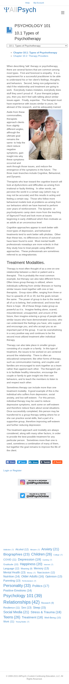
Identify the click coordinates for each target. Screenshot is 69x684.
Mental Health (14, 572)
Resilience (11, 607)
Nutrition (11, 576)
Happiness (31, 564)
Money (31, 573)
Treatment (32, 617)
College (58, 555)
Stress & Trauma (46, 612)
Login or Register (12, 470)
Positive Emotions (17, 590)
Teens (11, 617)
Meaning (26, 568)
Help (27, 3)
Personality (17, 585)
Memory (41, 568)
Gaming (47, 560)
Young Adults (22, 622)
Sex (26, 607)
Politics (40, 586)
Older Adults (32, 576)
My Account (38, 3)
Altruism (35, 550)
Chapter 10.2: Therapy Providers (30, 56)
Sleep (39, 607)
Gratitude (10, 564)
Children (41, 554)
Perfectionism (29, 581)
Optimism (53, 576)
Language (11, 568)
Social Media (16, 612)
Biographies (16, 554)
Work (8, 621)
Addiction (8, 550)
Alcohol (22, 549)
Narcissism (46, 572)
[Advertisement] (20, 522)
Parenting (11, 580)
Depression (29, 559)
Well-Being (52, 617)
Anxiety (50, 549)
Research (47, 603)
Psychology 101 (22, 595)
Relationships (21, 602)
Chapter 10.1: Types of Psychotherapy (35, 52)
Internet (48, 565)
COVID (9, 559)
